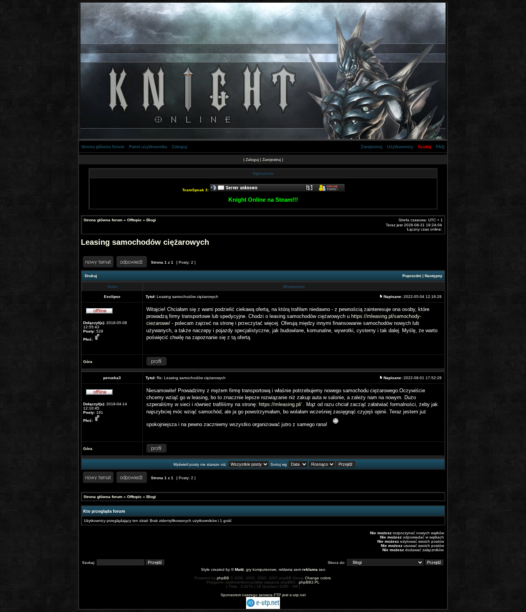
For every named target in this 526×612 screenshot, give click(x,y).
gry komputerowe (261, 569)
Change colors (318, 578)
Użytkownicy (400, 146)
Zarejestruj (371, 146)
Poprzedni (411, 276)
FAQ (440, 146)
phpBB (223, 578)
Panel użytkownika (148, 146)
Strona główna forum (102, 146)
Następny (433, 276)
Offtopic (134, 220)
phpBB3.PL (309, 582)
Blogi (151, 220)
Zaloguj (179, 146)
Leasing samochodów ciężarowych (145, 242)
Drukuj (91, 276)
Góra (87, 362)
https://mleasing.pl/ (280, 404)
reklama (310, 569)
